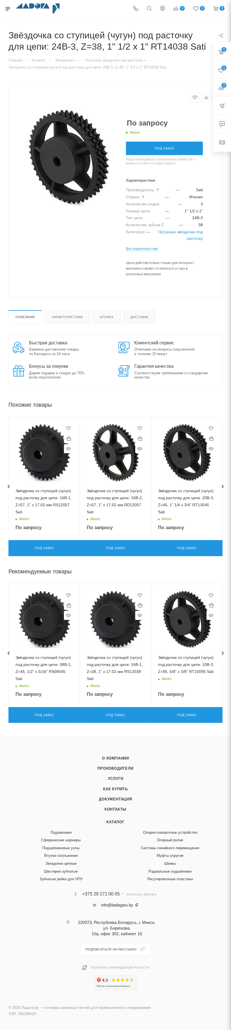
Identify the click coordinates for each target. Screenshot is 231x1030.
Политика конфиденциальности (120, 967)
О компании (115, 758)
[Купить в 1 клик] (68, 438)
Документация (115, 799)
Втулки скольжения (61, 855)
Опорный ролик (170, 840)
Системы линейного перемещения (170, 848)
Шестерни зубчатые (61, 871)
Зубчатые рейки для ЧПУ (61, 879)
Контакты (115, 809)
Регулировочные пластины (170, 879)
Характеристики (67, 317)
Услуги (115, 778)
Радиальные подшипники (170, 871)
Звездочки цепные (61, 863)
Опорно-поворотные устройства (170, 832)
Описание (25, 317)
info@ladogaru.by (117, 905)
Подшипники (61, 832)
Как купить (115, 789)
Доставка (139, 317)
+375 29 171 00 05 (101, 894)
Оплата (107, 317)
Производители (115, 768)
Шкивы (170, 863)
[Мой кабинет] (162, 8)
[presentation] (8, 486)
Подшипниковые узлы (60, 848)
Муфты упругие (170, 855)
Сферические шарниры (61, 840)
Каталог (115, 822)
